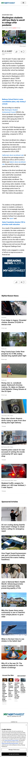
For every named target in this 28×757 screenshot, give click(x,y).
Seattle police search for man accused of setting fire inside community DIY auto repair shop (13, 453)
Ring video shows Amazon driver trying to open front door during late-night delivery (13, 420)
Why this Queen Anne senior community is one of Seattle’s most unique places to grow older (13, 613)
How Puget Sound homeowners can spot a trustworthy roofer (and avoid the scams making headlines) (13, 556)
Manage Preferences (14, 749)
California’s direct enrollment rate (12, 155)
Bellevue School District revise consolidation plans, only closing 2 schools (14, 101)
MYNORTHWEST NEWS (7, 14)
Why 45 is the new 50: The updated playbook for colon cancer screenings (12, 665)
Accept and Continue (14, 754)
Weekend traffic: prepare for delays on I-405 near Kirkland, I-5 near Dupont (13, 485)
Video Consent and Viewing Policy (10, 743)
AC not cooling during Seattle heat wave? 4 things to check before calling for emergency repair (13, 528)
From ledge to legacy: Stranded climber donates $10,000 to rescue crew (13, 322)
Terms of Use (7, 740)
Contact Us (14, 722)
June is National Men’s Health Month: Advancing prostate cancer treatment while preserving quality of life (13, 585)
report (11, 218)
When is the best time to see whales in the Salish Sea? (12, 640)
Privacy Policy (15, 740)
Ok (26, 724)
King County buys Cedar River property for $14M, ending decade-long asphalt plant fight (13, 354)
